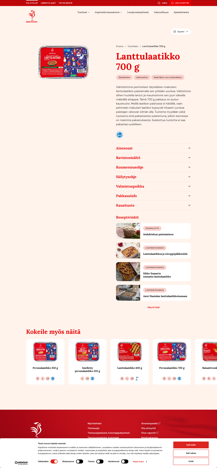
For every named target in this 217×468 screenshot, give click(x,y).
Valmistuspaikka (130, 186)
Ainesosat (124, 148)
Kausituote (125, 205)
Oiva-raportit (148, 433)
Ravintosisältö (128, 157)
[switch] (79, 461)
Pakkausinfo (126, 196)
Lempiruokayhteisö (138, 12)
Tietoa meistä (65, 3)
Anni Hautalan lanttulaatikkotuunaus (165, 296)
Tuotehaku (132, 46)
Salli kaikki (191, 445)
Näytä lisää (153, 307)
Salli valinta (191, 453)
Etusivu (119, 46)
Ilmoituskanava (149, 437)
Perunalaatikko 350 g (45, 367)
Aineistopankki (149, 423)
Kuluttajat (32, 3)
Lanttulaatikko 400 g (129, 367)
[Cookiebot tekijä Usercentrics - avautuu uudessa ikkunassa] (21, 463)
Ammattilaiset (48, 3)
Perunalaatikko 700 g (171, 367)
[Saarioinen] (31, 16)
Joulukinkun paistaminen (158, 234)
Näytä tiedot (138, 461)
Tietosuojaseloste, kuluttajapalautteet (109, 433)
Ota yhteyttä (148, 428)
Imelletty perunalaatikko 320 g (87, 369)
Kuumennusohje (129, 167)
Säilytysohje (126, 176)
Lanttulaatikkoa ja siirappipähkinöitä (165, 253)
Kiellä (191, 461)
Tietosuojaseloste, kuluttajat (103, 437)
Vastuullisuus (161, 12)
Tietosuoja (93, 428)
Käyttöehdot (95, 423)
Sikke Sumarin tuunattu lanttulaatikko (157, 275)
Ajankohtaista (181, 12)
